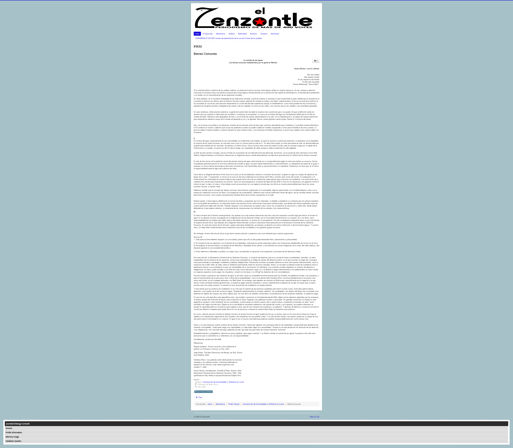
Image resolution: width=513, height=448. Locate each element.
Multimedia (242, 33)
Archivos (253, 33)
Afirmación (275, 33)
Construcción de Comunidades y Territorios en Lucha (223, 382)
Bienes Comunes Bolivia (203, 392)
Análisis (232, 33)
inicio (197, 33)
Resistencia (220, 33)
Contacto (263, 33)
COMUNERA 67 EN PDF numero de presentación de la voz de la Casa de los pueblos (228, 38)
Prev (200, 397)
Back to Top (314, 416)
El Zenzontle (208, 33)
